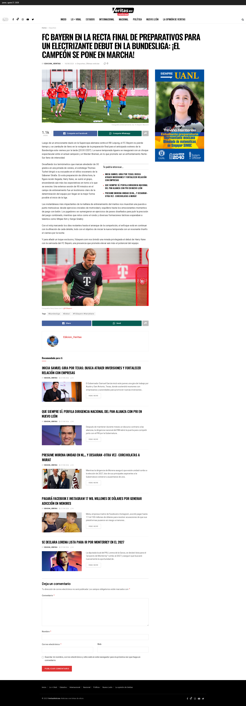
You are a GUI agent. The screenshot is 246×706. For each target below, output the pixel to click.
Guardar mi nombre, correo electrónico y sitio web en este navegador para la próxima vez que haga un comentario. (92, 659)
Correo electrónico (52, 644)
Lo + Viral (76, 19)
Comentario (48, 595)
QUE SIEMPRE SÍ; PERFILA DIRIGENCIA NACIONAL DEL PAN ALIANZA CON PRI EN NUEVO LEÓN (126, 186)
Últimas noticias (92, 63)
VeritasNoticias (54, 698)
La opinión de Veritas (174, 19)
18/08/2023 (69, 63)
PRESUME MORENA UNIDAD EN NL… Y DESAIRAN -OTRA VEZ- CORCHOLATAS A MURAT (126, 194)
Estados (90, 19)
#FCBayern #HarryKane (83, 313)
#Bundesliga (54, 313)
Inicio (63, 19)
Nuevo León (152, 19)
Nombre (46, 631)
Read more (93, 396)
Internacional (106, 19)
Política (137, 19)
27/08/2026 (64, 378)
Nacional (123, 19)
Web (99, 644)
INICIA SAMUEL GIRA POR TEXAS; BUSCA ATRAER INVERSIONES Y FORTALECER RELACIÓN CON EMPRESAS (125, 177)
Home (44, 28)
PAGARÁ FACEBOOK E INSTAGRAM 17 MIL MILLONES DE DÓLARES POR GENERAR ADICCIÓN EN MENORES (92, 501)
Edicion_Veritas (52, 63)
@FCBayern (67, 308)
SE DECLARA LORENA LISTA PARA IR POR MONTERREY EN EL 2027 (83, 541)
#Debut (66, 313)
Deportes (52, 28)
